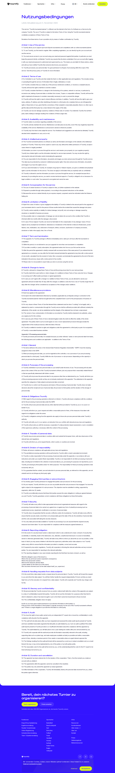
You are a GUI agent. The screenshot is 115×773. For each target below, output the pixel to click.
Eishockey (49, 730)
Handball (49, 738)
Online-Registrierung (28, 730)
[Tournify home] (13, 4)
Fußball (48, 733)
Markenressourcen (77, 743)
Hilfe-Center (75, 728)
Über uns (74, 730)
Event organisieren (30, 704)
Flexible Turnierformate (28, 728)
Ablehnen (74, 768)
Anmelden (102, 4)
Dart (47, 728)
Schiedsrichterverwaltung (29, 733)
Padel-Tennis (50, 745)
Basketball (49, 723)
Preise (63, 4)
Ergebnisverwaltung (27, 725)
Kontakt (73, 733)
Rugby (48, 748)
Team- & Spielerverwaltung (30, 735)
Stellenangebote (76, 740)
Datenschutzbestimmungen (32, 764)
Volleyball (49, 750)
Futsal (48, 735)
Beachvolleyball (51, 725)
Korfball (48, 743)
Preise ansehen (47, 704)
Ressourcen (75, 723)
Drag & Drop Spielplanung (29, 723)
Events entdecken (89, 4)
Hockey (48, 740)
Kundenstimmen (76, 725)
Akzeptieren (85, 768)
